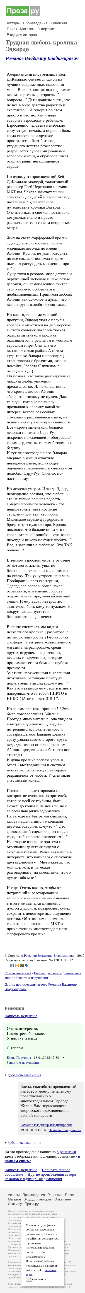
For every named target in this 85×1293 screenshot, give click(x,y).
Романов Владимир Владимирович (42, 58)
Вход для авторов (22, 35)
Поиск (12, 29)
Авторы (13, 23)
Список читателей (18, 973)
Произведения (35, 23)
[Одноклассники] (17, 965)
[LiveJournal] (26, 965)
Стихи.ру (15, 1204)
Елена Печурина (19, 1057)
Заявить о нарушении (32, 978)
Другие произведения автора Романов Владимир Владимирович (40, 1176)
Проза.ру (32, 1204)
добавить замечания (24, 1075)
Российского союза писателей (49, 1287)
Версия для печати (48, 973)
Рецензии (59, 23)
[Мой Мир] (21, 965)
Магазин (27, 29)
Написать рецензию (21, 1016)
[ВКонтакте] (12, 965)
